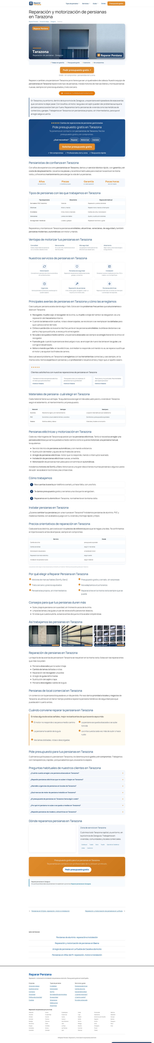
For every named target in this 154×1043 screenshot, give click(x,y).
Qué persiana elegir (81, 992)
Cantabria (31, 1028)
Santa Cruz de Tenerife (100, 1017)
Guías (95, 3)
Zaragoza (53, 21)
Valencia (113, 1012)
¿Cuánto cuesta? (80, 997)
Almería (31, 1017)
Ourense (80, 1028)
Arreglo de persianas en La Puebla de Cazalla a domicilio (76, 949)
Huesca (63, 1019)
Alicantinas (53, 1006)
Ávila (112, 1026)
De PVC (52, 992)
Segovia (96, 1019)
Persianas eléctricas (81, 986)
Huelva (63, 1017)
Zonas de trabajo (44, 21)
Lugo (79, 1014)
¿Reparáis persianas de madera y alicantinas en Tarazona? (53, 812)
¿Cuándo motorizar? (81, 994)
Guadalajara (65, 1012)
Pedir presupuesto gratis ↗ (77, 70)
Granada (47, 1030)
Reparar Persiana (33, 21)
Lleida (79, 1012)
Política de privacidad (35, 997)
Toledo (95, 1030)
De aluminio (60, 994)
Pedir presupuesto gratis (77, 869)
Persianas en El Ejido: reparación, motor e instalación (50, 911)
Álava (112, 1023)
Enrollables (53, 986)
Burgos (30, 1026)
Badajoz (31, 1021)
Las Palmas (64, 1028)
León (63, 1030)
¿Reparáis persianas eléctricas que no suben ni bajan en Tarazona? (57, 779)
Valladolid (113, 1014)
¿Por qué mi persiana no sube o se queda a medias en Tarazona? (56, 805)
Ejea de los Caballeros (113, 844)
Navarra (80, 1026)
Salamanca (97, 1014)
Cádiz (46, 1023)
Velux (65, 994)
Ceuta (46, 1012)
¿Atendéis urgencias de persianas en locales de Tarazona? (53, 786)
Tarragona (96, 1026)
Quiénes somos (33, 989)
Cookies (31, 1000)
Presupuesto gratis (116, 3)
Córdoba (47, 1026)
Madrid (79, 1017)
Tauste (103, 844)
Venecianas (53, 1000)
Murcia (79, 1021)
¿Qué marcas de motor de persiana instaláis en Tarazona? (53, 792)
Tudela (91, 844)
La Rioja (63, 1026)
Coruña (47, 1017)
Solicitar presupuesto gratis (77, 146)
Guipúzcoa (64, 1014)
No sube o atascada (81, 1000)
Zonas (103, 3)
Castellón (31, 1030)
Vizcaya (112, 1017)
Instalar (95, 140)
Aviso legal (32, 994)
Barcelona (31, 1023)
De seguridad (54, 997)
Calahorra (90, 848)
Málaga (79, 1023)
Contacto (32, 992)
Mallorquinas (54, 1003)
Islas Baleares (65, 1021)
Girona (46, 1028)
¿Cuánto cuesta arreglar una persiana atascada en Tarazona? (55, 773)
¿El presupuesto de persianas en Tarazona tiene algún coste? (55, 799)
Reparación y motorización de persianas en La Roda (104, 911)
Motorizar (85, 140)
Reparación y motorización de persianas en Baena (77, 943)
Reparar (74, 140)
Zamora (112, 1019)
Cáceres (47, 1021)
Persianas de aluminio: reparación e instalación (77, 937)
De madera (53, 994)
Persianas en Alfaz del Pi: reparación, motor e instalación (77, 955)
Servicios (85, 3)
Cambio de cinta (80, 989)
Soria (97, 844)
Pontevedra (97, 1012)
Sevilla (95, 1021)
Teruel (95, 1028)
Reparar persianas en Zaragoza (81, 884)
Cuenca (47, 1019)
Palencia (80, 1030)
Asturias (31, 1019)
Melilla (79, 1019)
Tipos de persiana (72, 3)
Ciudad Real (48, 1014)
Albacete (31, 1012)
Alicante (31, 1014)
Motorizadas (54, 989)
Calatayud (84, 844)
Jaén (63, 1023)
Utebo (83, 848)
